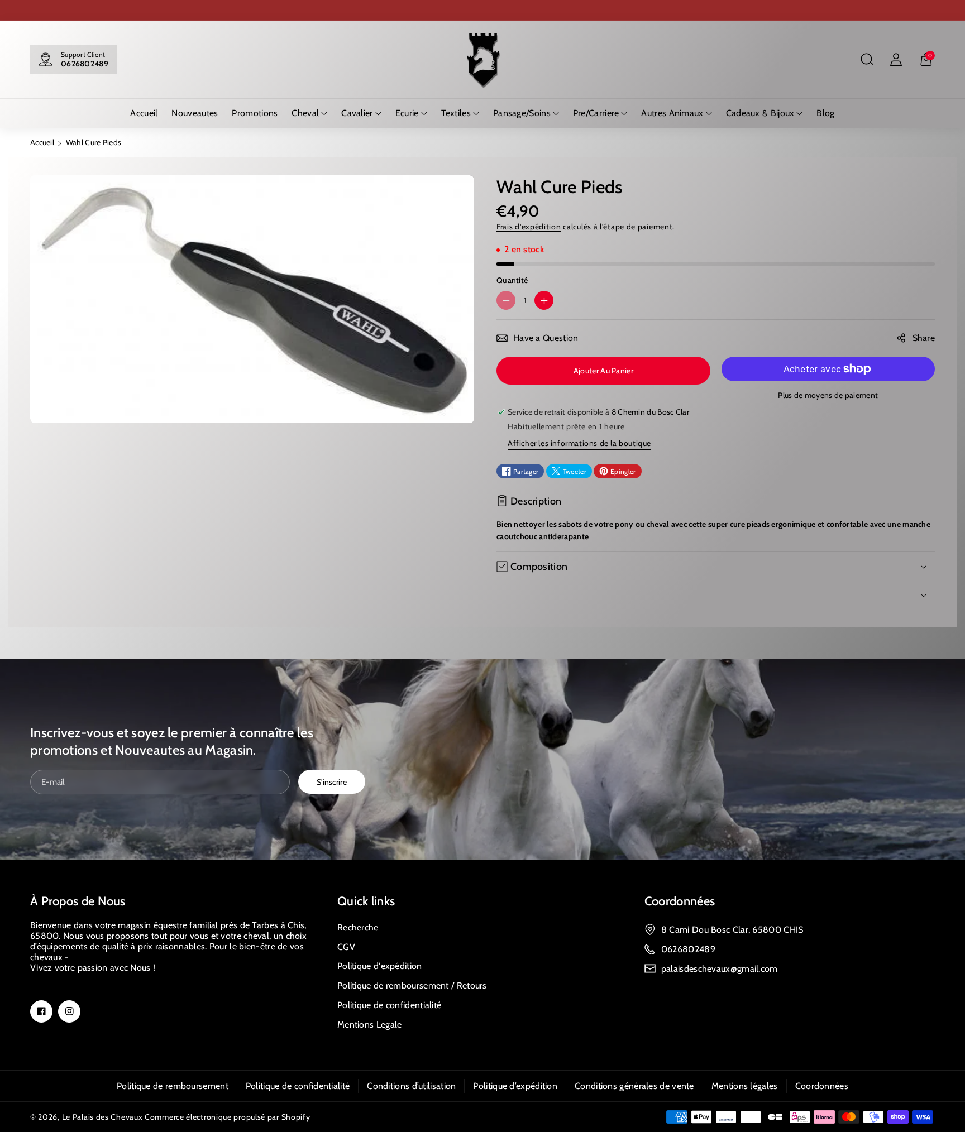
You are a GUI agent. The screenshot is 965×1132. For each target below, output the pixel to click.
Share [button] (924, 338)
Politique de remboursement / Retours (412, 985)
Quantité (512, 280)
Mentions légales (744, 1086)
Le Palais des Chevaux (102, 1117)
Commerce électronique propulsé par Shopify (227, 1117)
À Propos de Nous (78, 901)
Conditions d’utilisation (411, 1086)
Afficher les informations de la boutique (579, 443)
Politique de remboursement (172, 1086)
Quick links (366, 901)
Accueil (42, 142)
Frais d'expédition (528, 227)
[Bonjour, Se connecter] (895, 59)
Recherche (358, 927)
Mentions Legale (369, 1024)
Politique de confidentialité (389, 1005)
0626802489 (84, 64)
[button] (867, 60)
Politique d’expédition (515, 1086)
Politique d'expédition (379, 966)
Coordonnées (679, 901)
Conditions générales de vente (634, 1086)
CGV (346, 947)
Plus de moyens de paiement (828, 395)
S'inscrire (332, 781)
